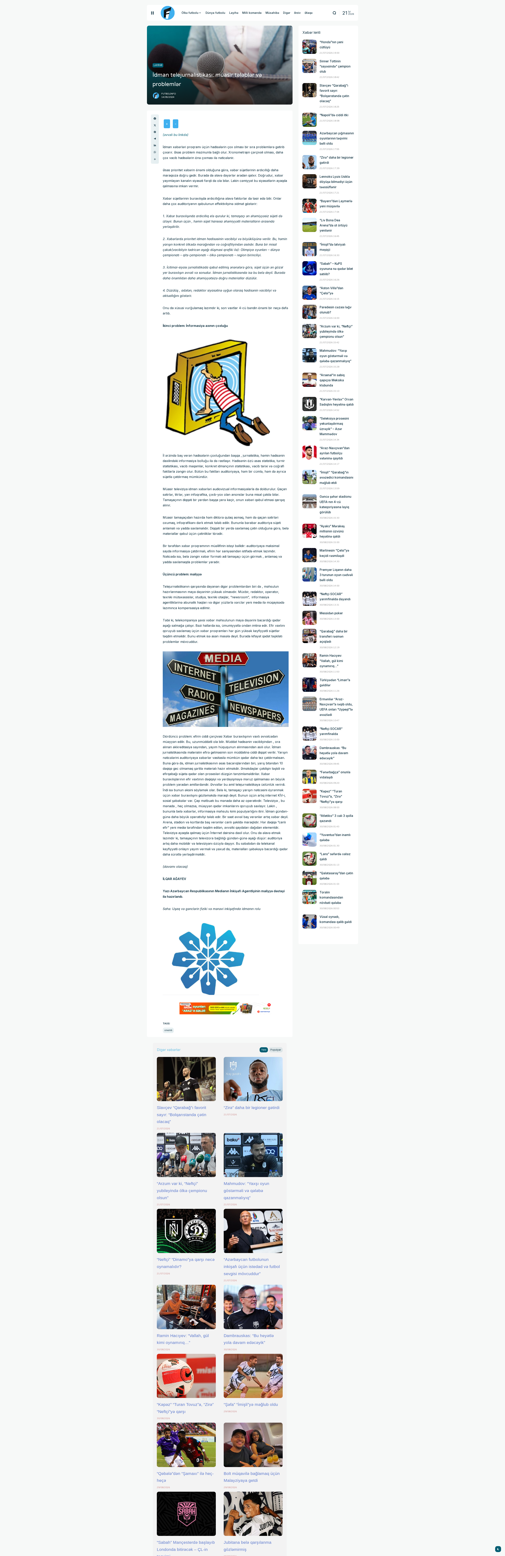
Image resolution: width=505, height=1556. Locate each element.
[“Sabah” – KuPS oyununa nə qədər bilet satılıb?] (309, 268)
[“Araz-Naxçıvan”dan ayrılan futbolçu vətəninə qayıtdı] (309, 453)
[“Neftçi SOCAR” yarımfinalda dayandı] (309, 599)
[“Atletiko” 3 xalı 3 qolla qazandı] (309, 820)
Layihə (158, 65)
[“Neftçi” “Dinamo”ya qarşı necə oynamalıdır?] (186, 1231)
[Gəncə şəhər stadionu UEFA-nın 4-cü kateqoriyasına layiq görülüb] (309, 501)
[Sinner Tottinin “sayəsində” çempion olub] (309, 66)
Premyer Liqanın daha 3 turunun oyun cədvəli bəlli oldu (336, 575)
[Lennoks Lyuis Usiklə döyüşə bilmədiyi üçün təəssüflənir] (309, 181)
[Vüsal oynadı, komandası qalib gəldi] (309, 921)
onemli (168, 1030)
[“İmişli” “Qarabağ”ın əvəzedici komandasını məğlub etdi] (309, 477)
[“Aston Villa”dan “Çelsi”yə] (309, 293)
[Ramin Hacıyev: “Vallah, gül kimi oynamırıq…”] (186, 1307)
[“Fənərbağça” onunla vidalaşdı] (309, 777)
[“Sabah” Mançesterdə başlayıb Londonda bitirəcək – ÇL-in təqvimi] (186, 1514)
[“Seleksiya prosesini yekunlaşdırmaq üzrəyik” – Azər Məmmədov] (309, 423)
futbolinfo (168, 94)
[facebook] (155, 118)
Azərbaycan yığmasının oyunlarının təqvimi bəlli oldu (337, 138)
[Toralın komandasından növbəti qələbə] (309, 897)
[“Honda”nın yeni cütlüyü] (309, 47)
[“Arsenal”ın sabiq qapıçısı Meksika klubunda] (309, 380)
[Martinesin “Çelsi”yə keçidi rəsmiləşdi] (309, 555)
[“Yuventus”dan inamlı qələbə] (309, 839)
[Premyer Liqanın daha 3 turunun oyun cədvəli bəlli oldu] (309, 574)
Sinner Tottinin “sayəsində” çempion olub (335, 66)
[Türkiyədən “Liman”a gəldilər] (309, 685)
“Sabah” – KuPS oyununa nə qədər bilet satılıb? (336, 269)
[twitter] (155, 125)
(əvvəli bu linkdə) (175, 135)
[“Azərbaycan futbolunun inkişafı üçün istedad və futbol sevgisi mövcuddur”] (253, 1231)
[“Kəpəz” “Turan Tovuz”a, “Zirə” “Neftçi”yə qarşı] (186, 1376)
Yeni (263, 1049)
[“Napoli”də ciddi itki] (309, 120)
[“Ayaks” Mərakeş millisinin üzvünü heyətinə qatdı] (309, 531)
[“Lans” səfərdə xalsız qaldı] (309, 859)
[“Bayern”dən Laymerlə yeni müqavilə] (309, 206)
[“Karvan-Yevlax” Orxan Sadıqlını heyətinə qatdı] (309, 404)
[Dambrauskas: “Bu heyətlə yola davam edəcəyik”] (253, 1307)
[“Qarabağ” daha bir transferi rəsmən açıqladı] (309, 636)
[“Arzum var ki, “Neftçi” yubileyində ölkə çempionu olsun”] (186, 1155)
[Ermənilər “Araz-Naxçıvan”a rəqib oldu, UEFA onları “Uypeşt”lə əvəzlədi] (309, 704)
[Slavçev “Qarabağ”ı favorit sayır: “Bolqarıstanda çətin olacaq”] (186, 1079)
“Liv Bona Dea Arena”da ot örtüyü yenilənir (333, 225)
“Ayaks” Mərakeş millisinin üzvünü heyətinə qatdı (332, 531)
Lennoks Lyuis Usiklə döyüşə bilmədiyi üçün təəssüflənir (336, 182)
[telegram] (155, 138)
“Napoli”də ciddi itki (334, 115)
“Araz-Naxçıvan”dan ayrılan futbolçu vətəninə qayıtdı (335, 453)
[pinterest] (155, 132)
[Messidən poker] (309, 618)
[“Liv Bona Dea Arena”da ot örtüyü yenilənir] (309, 225)
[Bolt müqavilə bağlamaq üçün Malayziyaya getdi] (253, 1445)
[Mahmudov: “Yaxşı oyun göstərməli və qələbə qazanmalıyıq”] (253, 1155)
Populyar (275, 1049)
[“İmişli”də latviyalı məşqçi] (309, 249)
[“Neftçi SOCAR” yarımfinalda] (309, 733)
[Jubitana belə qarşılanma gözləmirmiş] (253, 1514)
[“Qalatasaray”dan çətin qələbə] (309, 878)
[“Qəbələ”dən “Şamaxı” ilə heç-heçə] (186, 1445)
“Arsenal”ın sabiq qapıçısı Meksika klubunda (332, 380)
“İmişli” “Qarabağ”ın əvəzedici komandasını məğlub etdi (336, 477)
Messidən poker (331, 613)
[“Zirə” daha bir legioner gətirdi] (253, 1079)
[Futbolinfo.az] (168, 13)
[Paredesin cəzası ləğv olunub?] (309, 312)
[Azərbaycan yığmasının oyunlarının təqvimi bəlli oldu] (309, 138)
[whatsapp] (155, 152)
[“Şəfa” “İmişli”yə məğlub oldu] (253, 1376)
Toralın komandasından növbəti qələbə (331, 897)
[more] (154, 159)
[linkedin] (155, 145)
